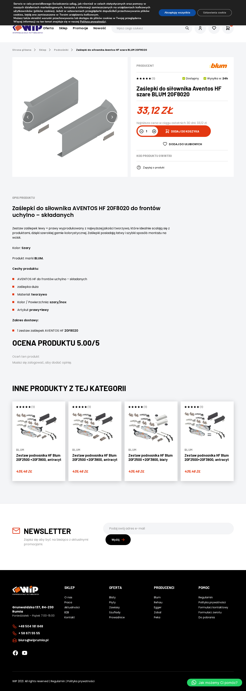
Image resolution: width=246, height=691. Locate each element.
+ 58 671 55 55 (29, 633)
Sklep (63, 28)
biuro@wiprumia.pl (33, 640)
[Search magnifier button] (187, 28)
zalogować (35, 362)
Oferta (48, 28)
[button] (27, 117)
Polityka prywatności (81, 681)
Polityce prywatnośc (92, 21)
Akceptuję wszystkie (177, 12)
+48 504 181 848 (30, 626)
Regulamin (58, 681)
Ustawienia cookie (214, 12)
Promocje (80, 28)
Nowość (99, 28)
